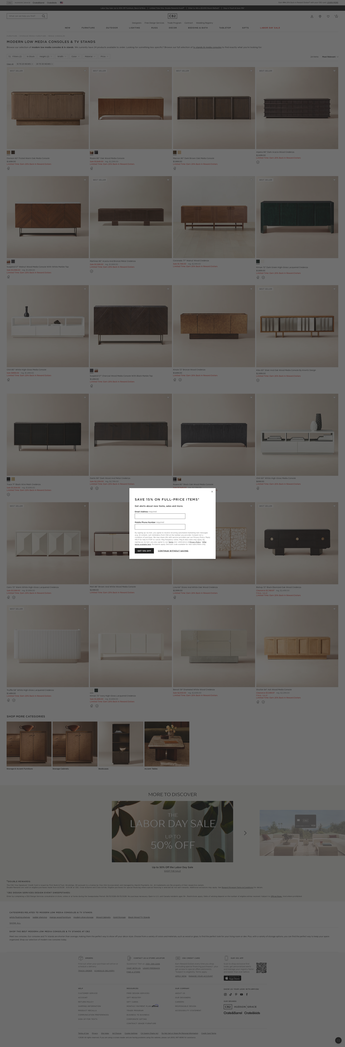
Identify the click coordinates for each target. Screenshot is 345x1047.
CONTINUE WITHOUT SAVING (173, 551)
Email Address (146, 511)
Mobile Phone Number (149, 522)
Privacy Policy (195, 542)
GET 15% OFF (144, 551)
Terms (170, 542)
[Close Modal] (212, 492)
